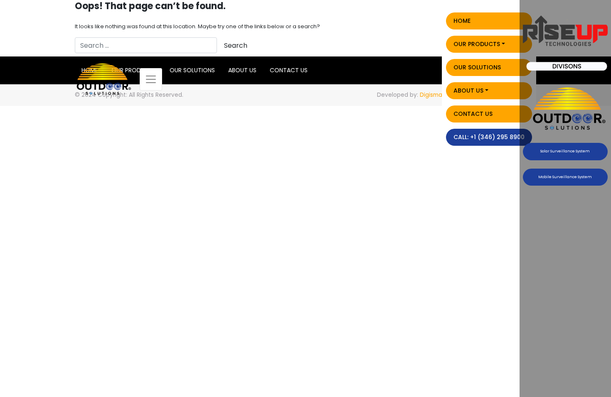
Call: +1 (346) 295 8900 (489, 137)
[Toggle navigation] (151, 79)
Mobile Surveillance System (565, 176)
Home (462, 21)
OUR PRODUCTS (476, 44)
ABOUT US (468, 90)
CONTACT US (473, 114)
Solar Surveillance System (565, 151)
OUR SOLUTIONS (477, 67)
